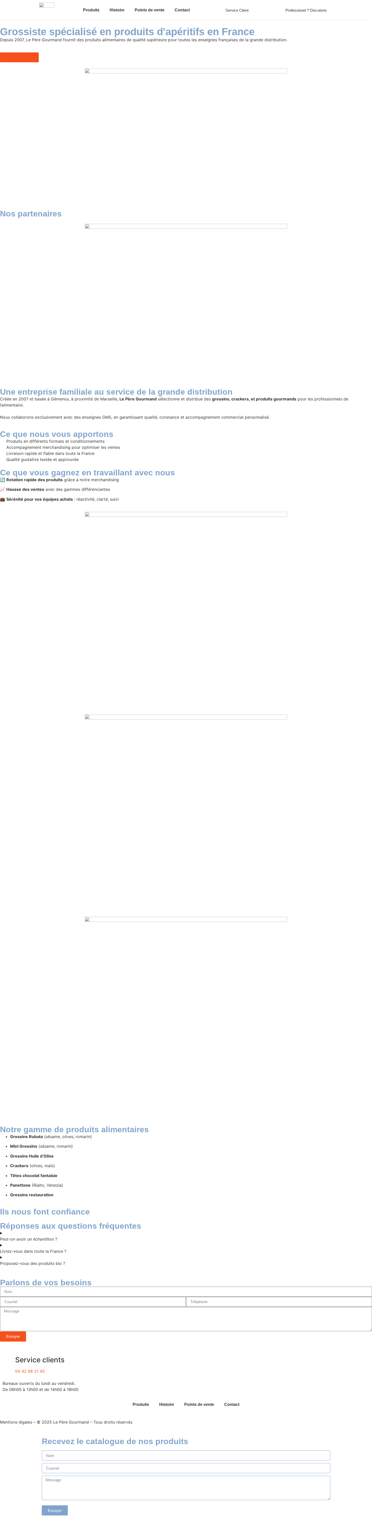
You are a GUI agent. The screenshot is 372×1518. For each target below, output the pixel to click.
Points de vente (149, 10)
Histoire (117, 10)
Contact (182, 10)
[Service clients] (9, 1360)
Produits (91, 10)
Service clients (40, 1359)
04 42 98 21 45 (30, 1371)
